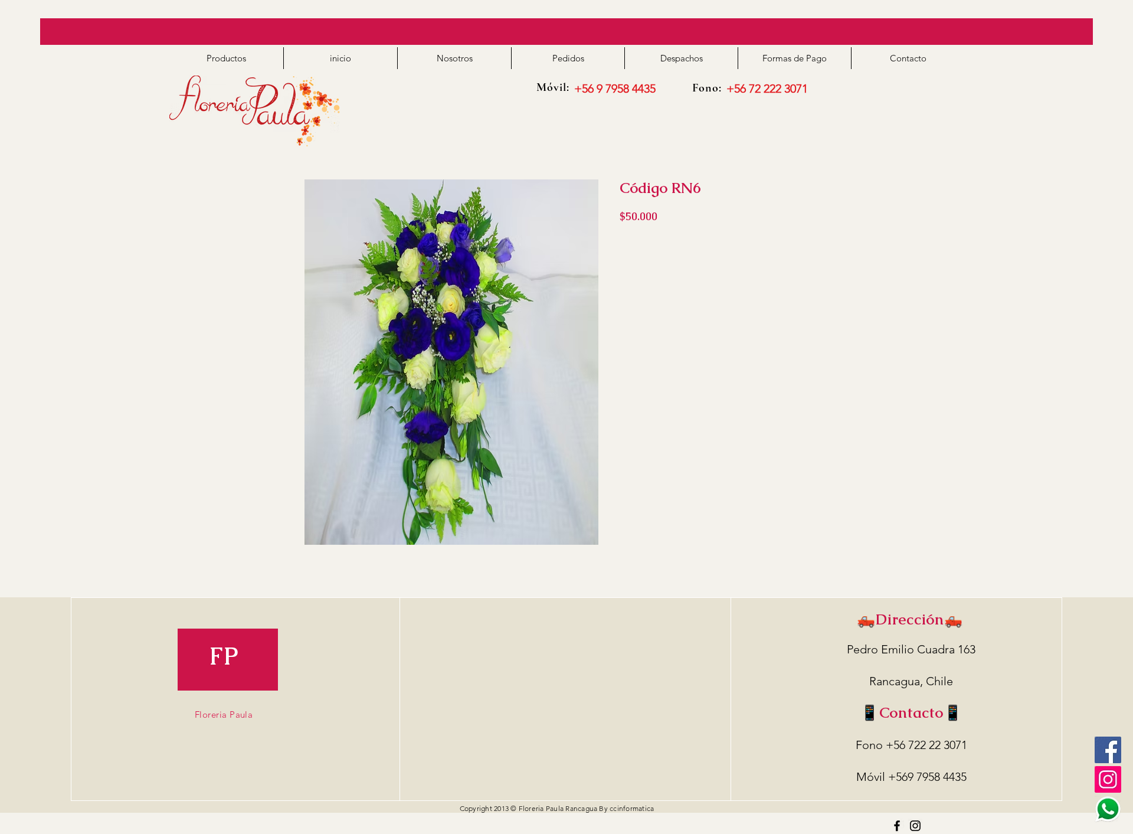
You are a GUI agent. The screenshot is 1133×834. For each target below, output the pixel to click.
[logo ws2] (1108, 809)
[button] (226, 58)
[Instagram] (915, 826)
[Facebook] (1108, 750)
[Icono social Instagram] (1108, 779)
